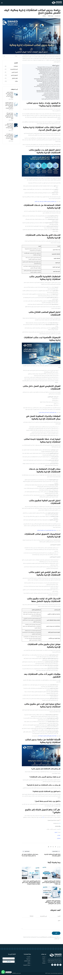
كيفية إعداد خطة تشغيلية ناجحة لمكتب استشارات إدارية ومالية (47, 80)
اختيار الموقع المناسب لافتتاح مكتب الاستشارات (50, 75)
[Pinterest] (52, 965)
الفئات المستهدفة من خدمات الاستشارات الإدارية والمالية (48, 71)
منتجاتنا (43, 963)
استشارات (44, 16)
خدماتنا (43, 959)
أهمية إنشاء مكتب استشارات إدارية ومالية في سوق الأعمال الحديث (47, 68)
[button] (44, 958)
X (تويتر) (56, 832)
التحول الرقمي (15, 72)
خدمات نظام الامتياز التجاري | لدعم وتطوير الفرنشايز (46, 530)
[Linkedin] (58, 965)
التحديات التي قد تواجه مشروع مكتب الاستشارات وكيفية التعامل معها (46, 86)
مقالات (16, 81)
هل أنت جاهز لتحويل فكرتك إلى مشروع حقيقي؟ (49, 99)
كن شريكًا (28, 959)
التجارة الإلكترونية (14, 69)
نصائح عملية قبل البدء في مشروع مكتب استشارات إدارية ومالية (47, 90)
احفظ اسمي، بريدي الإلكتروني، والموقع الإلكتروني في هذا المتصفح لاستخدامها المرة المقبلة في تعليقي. (41, 938)
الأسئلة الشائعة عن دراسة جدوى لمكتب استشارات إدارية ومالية (47, 91)
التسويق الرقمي (14, 75)
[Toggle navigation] (11, 3)
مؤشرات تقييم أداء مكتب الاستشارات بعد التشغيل (49, 89)
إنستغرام (58, 838)
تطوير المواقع (15, 78)
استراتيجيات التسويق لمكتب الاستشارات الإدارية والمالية (48, 84)
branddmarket (57, 16)
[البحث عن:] (11, 56)
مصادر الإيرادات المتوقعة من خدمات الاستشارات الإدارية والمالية (47, 81)
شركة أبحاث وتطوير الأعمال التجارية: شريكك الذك (47, 736)
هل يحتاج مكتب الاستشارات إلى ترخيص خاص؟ (51, 93)
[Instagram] (60, 965)
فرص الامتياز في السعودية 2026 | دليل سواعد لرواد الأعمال (45, 201)
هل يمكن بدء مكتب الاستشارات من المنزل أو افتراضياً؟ (50, 95)
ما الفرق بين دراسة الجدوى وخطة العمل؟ (52, 97)
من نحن (43, 957)
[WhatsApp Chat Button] (3, 972)
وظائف (28, 963)
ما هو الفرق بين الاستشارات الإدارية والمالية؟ (51, 96)
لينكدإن (58, 835)
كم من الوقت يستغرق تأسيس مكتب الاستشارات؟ (50, 94)
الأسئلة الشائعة (27, 961)
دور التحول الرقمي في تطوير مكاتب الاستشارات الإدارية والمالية (47, 85)
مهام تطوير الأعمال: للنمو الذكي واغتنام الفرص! (47, 412)
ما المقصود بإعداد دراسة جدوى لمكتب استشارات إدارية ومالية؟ (48, 67)
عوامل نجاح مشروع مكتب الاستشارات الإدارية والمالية (49, 88)
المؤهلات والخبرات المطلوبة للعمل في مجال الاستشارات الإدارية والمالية (46, 78)
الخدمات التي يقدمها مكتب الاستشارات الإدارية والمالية (49, 72)
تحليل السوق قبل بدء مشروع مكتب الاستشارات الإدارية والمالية (47, 69)
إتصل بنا (28, 957)
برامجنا (44, 961)
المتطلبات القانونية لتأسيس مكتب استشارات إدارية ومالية (48, 73)
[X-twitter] (55, 965)
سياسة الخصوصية (26, 965)
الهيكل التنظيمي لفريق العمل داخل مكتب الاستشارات (49, 77)
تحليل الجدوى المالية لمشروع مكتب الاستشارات (50, 82)
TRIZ (43, 817)
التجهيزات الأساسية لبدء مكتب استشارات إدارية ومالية (49, 76)
